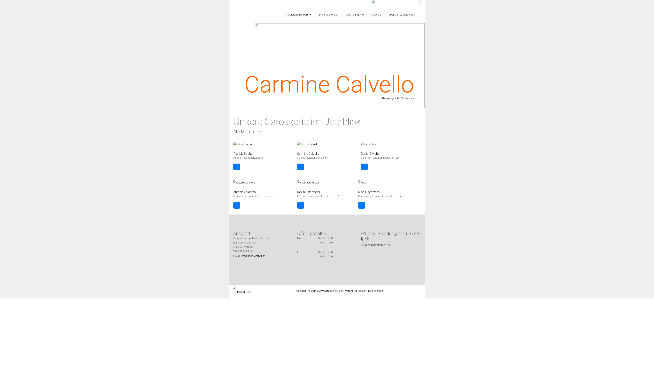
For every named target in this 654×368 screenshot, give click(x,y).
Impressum (359, 290)
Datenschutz (375, 290)
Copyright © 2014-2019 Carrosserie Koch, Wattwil (324, 290)
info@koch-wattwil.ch (253, 255)
